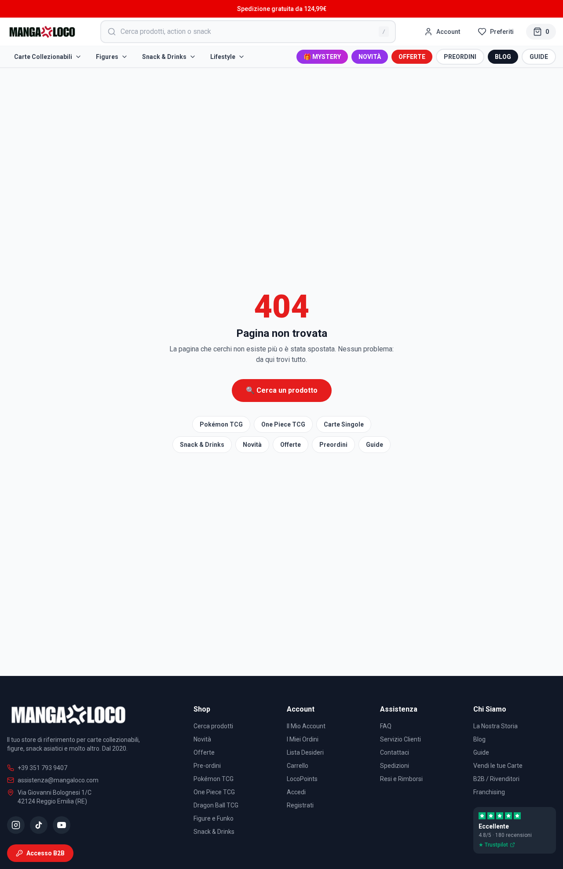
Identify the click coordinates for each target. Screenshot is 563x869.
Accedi (296, 792)
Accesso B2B (45, 853)
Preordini (333, 444)
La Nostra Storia (495, 726)
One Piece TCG (283, 424)
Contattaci (394, 752)
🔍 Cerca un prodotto (282, 390)
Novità (252, 444)
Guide (374, 444)
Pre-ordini (207, 765)
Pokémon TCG (221, 424)
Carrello (297, 765)
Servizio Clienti (400, 739)
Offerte (290, 444)
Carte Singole (344, 424)
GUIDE (539, 56)
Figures (107, 56)
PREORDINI (460, 56)
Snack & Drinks (164, 56)
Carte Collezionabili (43, 56)
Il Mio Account (306, 726)
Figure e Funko (214, 818)
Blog (479, 739)
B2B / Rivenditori (496, 778)
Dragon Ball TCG (216, 805)
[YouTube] (61, 825)
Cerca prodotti (213, 726)
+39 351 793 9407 (42, 767)
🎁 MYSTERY (322, 56)
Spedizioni (394, 765)
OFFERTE (411, 56)
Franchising (489, 792)
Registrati (300, 805)
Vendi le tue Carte (498, 765)
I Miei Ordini (302, 739)
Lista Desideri (305, 752)
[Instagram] (16, 825)
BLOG (503, 56)
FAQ (385, 726)
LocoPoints (302, 778)
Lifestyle (222, 56)
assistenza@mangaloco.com (58, 780)
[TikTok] (39, 825)
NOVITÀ (369, 56)
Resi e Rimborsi (401, 778)
